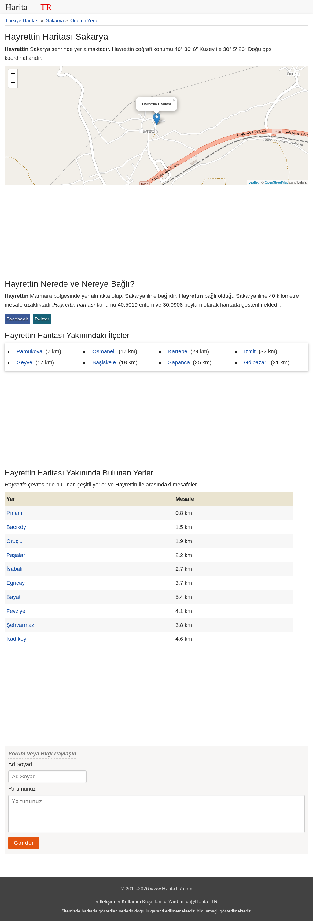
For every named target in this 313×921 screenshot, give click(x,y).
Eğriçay (15, 583)
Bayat (13, 597)
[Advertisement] (156, 230)
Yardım (175, 901)
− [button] (13, 83)
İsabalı (14, 569)
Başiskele (104, 362)
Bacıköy (16, 527)
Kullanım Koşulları (141, 901)
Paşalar (15, 555)
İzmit (250, 351)
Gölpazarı (256, 362)
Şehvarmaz (20, 625)
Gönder (24, 843)
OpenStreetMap (276, 182)
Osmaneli (104, 351)
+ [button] (13, 74)
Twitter (42, 318)
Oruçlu (14, 541)
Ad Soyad (20, 764)
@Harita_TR (204, 901)
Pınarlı (14, 513)
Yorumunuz (22, 789)
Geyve (24, 362)
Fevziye (15, 611)
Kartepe (177, 351)
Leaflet (254, 182)
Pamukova (29, 351)
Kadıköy (16, 639)
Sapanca (179, 362)
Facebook (17, 318)
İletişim (107, 901)
